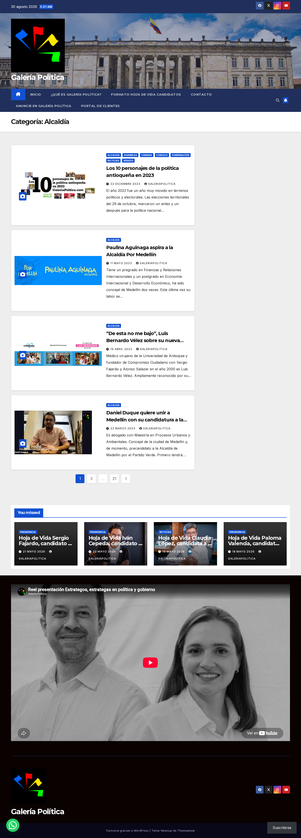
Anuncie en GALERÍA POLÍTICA (43, 106)
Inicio (35, 94)
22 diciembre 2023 (125, 183)
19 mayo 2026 (174, 551)
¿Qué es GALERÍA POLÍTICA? (76, 94)
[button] (277, 100)
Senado (128, 160)
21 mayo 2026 (34, 551)
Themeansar (186, 830)
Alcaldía (114, 155)
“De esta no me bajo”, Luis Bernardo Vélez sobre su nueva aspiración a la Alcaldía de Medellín (147, 340)
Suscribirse (282, 827)
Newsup (166, 830)
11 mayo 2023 (121, 263)
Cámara (146, 155)
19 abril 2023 (121, 349)
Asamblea (130, 155)
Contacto (201, 94)
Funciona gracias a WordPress (128, 830)
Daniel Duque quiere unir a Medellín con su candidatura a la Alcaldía (144, 420)
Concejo (162, 155)
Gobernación (180, 155)
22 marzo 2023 (123, 428)
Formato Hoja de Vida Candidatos (146, 94)
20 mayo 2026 (105, 551)
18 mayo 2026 (243, 551)
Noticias (113, 160)
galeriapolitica (162, 183)
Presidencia (28, 532)
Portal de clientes (100, 106)
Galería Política (37, 77)
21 (114, 478)
